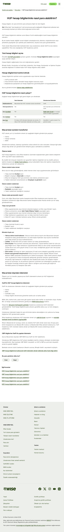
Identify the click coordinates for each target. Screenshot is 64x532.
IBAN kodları (7, 467)
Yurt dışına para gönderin (11, 432)
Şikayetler (6, 503)
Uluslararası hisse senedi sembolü (14, 460)
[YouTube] (54, 489)
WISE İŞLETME (8, 414)
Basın (36, 421)
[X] (44, 489)
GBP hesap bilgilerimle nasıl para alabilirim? (15, 374)
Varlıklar (5, 446)
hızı (7, 120)
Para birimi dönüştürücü (10, 457)
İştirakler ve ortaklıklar (41, 435)
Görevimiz (37, 431)
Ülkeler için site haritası (41, 503)
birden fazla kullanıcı (21, 162)
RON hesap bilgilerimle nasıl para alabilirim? (15, 381)
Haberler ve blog (39, 414)
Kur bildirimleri (7, 470)
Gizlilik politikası (39, 497)
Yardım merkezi (39, 449)
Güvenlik (37, 418)
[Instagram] (49, 489)
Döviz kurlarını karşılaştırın (11, 474)
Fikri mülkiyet (7, 510)
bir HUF (10, 57)
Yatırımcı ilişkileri (39, 428)
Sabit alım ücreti (48, 112)
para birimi (16, 57)
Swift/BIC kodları (8, 464)
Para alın (6, 442)
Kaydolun (53, 4)
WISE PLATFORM (8, 418)
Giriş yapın (44, 4)
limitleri (8, 117)
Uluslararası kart (8, 439)
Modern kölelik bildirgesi (11, 507)
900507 (49, 520)
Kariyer (36, 425)
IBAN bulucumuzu (38, 301)
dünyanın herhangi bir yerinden (19, 305)
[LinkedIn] (59, 489)
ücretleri (8, 112)
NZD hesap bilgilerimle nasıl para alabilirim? (15, 384)
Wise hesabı (7, 429)
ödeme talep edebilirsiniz (25, 87)
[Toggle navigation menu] (59, 4)
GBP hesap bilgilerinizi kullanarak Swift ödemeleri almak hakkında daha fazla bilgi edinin (30, 351)
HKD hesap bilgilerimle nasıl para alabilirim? (15, 371)
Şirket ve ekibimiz (40, 411)
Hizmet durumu (39, 453)
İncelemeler (37, 438)
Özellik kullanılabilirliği (10, 477)
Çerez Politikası (8, 500)
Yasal (5, 497)
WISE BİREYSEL (8, 411)
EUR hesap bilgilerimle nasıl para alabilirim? (15, 377)
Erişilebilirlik (38, 507)
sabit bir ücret (41, 317)
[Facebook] (39, 489)
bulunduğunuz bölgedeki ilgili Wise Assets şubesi (30, 525)
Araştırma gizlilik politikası (42, 500)
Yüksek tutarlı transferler (11, 436)
